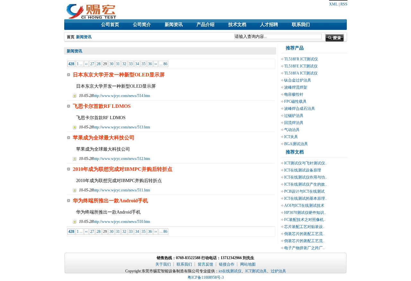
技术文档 (237, 24)
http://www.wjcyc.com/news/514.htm (121, 95)
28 (99, 64)
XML (333, 4)
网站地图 (248, 264)
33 (131, 64)
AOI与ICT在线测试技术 (304, 205)
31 (118, 64)
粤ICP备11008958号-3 (206, 277)
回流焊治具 (293, 122)
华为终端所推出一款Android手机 (110, 200)
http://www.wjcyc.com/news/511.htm (121, 190)
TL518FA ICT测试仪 (301, 73)
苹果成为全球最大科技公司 (104, 137)
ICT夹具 (291, 137)
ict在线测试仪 (230, 271)
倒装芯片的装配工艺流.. (304, 234)
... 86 (163, 64)
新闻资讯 (174, 24)
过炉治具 (278, 271)
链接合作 (226, 264)
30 (111, 64)
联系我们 (301, 24)
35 (143, 64)
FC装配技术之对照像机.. (305, 219)
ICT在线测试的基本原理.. (305, 198)
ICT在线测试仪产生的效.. (305, 184)
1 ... (80, 64)
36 (150, 64)
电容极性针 (293, 94)
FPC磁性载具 (295, 101)
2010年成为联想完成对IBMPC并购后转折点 (122, 169)
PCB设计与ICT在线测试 (304, 191)
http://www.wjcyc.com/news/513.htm (121, 127)
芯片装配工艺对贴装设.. (304, 226)
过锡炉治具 (293, 115)
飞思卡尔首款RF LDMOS (102, 106)
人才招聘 (269, 24)
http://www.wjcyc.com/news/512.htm (121, 158)
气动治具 (292, 129)
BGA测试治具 (296, 144)
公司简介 (142, 24)
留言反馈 (205, 264)
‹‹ (86, 64)
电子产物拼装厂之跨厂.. (304, 248)
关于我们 (163, 264)
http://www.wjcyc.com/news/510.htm (121, 221)
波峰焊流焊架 (295, 87)
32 (124, 64)
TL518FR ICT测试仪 (301, 59)
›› (155, 64)
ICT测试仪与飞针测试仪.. (305, 163)
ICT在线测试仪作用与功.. (305, 177)
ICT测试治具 (256, 271)
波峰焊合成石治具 (299, 108)
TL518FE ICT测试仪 (301, 66)
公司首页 (110, 24)
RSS (343, 4)
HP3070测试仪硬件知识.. (305, 212)
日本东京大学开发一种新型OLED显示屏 (119, 74)
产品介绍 (205, 24)
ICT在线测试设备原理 (302, 170)
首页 (70, 37)
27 (92, 64)
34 (137, 64)
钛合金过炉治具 (297, 80)
